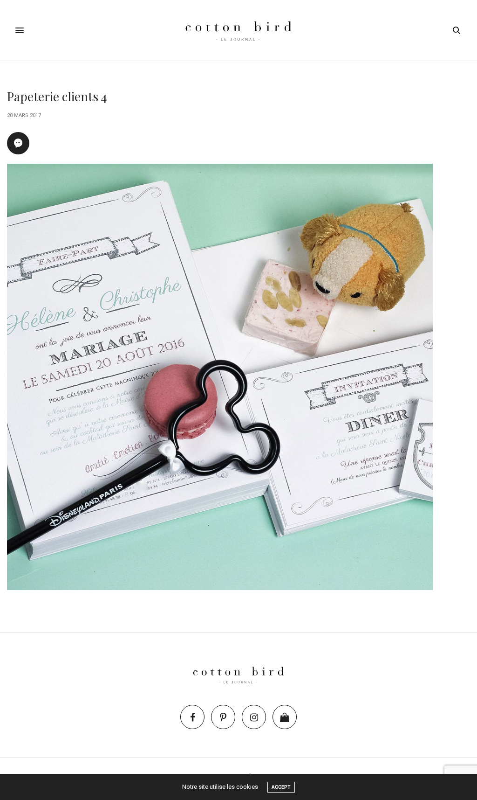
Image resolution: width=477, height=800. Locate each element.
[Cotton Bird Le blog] (238, 30)
